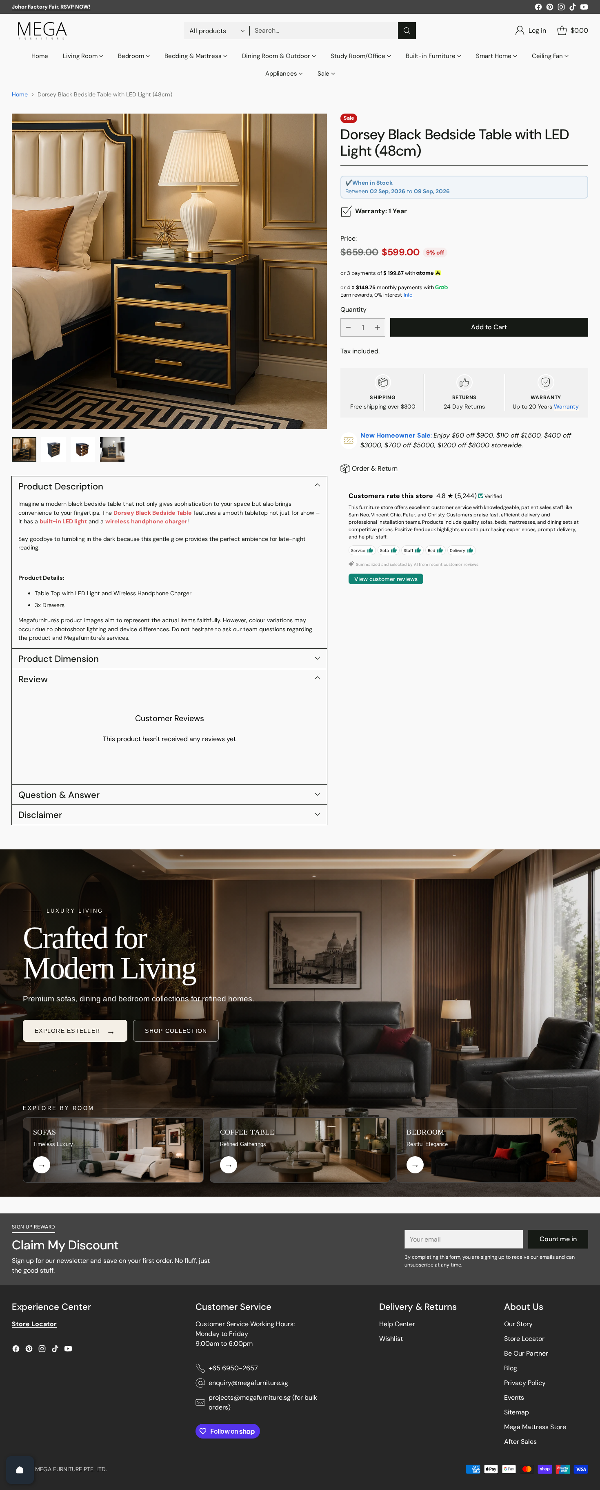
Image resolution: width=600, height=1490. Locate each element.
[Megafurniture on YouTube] (584, 8)
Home (20, 94)
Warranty (566, 406)
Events (514, 1397)
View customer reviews (386, 579)
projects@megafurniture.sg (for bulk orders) (263, 1402)
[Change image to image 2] (53, 449)
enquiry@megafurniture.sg (248, 1382)
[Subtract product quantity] (348, 327)
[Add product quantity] (377, 327)
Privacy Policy (525, 1382)
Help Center (397, 1324)
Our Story (518, 1324)
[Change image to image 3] (83, 449)
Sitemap (516, 1412)
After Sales (520, 1441)
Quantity (353, 309)
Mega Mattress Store (535, 1427)
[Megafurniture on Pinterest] (550, 8)
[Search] (407, 30)
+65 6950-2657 (233, 1368)
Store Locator (524, 1338)
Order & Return (375, 468)
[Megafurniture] (42, 30)
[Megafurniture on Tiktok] (573, 8)
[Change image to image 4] (112, 449)
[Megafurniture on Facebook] (538, 8)
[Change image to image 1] (24, 449)
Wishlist (391, 1338)
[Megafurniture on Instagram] (561, 8)
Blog (510, 1368)
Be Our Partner (526, 1353)
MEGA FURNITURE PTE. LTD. (71, 1469)
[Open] (20, 1470)
